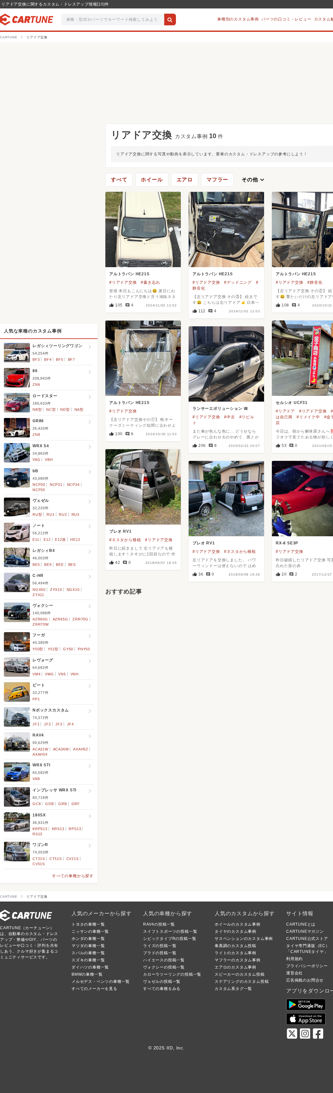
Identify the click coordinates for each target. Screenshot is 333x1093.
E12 (47, 539)
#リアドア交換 (123, 282)
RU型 (37, 514)
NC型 (51, 409)
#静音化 (314, 282)
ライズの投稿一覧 (159, 945)
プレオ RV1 (120, 531)
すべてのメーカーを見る (94, 988)
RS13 (37, 834)
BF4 (47, 359)
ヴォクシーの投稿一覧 (164, 967)
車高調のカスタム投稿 (235, 945)
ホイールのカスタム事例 (237, 924)
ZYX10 (56, 590)
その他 (254, 180)
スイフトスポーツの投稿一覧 (170, 931)
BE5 (36, 564)
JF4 (70, 724)
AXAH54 (40, 754)
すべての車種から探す (73, 876)
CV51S (39, 864)
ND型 (65, 409)
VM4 (36, 674)
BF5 (59, 359)
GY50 (68, 649)
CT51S (55, 859)
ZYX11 (38, 595)
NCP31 (56, 485)
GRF (76, 804)
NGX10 (73, 590)
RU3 (75, 514)
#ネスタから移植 (125, 540)
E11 (36, 539)
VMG (49, 674)
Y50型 (38, 649)
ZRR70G (80, 619)
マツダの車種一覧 (88, 945)
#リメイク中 (308, 417)
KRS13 (58, 829)
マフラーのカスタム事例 (237, 960)
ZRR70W (41, 624)
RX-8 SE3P (287, 543)
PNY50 (84, 649)
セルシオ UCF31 (292, 402)
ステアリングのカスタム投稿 (242, 981)
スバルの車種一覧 (88, 953)
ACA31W (40, 749)
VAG (36, 460)
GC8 (37, 804)
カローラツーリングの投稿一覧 (172, 974)
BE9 (47, 564)
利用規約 (294, 958)
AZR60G (40, 619)
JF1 (36, 724)
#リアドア (285, 411)
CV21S (72, 859)
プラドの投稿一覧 (159, 953)
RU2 (63, 514)
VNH (75, 674)
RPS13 (75, 829)
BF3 (36, 359)
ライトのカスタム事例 (235, 953)
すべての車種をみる (161, 988)
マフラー (217, 179)
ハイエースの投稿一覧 (164, 960)
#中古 (229, 417)
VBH (49, 460)
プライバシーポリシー (307, 966)
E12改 (60, 539)
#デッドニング (238, 282)
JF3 (58, 724)
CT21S (39, 859)
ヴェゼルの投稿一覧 (161, 981)
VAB (36, 779)
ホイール (152, 179)
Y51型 (53, 649)
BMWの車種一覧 (87, 974)
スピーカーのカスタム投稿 (240, 974)
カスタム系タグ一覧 (233, 988)
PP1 (36, 699)
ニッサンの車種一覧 (90, 931)
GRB (62, 804)
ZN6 (36, 384)
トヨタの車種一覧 (88, 924)
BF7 (71, 359)
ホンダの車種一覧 (88, 938)
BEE (59, 564)
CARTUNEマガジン (305, 931)
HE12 (75, 539)
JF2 (47, 724)
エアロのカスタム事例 (235, 967)
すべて (119, 179)
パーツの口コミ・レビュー (286, 19)
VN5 (62, 674)
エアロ (185, 179)
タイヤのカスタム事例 (235, 931)
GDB (49, 804)
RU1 (50, 514)
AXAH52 (80, 749)
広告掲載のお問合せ (305, 980)
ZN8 (36, 434)
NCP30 (39, 485)
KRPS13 (40, 829)
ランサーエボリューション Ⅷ (220, 408)
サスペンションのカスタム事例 (244, 938)
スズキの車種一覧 (88, 960)
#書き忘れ (150, 282)
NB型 (37, 409)
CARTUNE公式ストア (307, 938)
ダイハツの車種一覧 (90, 967)
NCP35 (39, 490)
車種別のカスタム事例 (238, 19)
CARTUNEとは (300, 924)
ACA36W (61, 749)
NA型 (79, 409)
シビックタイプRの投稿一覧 (169, 938)
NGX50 (39, 590)
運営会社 (294, 973)
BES (72, 564)
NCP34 (73, 485)
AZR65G (60, 619)
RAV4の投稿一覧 (159, 924)
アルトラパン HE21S (129, 274)
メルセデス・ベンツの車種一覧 (101, 981)
